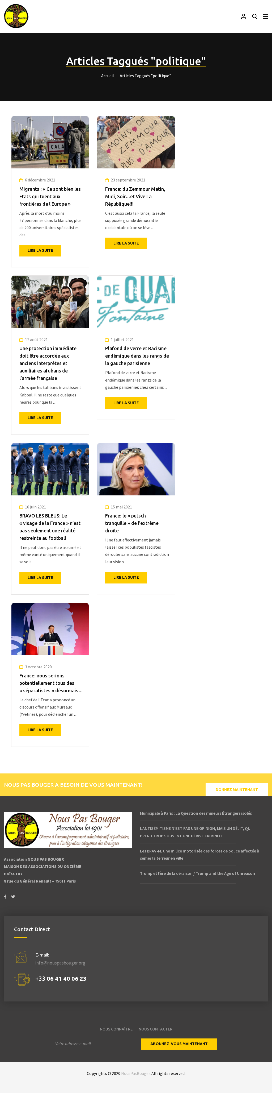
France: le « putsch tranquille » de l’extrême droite (132, 523)
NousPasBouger (135, 1073)
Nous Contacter (155, 1029)
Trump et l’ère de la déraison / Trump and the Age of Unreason (197, 873)
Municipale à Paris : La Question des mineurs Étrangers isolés (196, 813)
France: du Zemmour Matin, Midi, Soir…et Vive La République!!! (135, 196)
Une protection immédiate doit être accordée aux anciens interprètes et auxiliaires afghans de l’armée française (47, 363)
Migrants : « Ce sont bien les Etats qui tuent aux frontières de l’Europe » (50, 196)
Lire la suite (40, 250)
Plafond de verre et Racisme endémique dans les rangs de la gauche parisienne (137, 356)
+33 (61, 978)
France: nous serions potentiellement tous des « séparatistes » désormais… (51, 683)
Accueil (107, 75)
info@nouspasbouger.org (60, 963)
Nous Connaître (116, 1029)
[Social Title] (5, 896)
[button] (237, 789)
